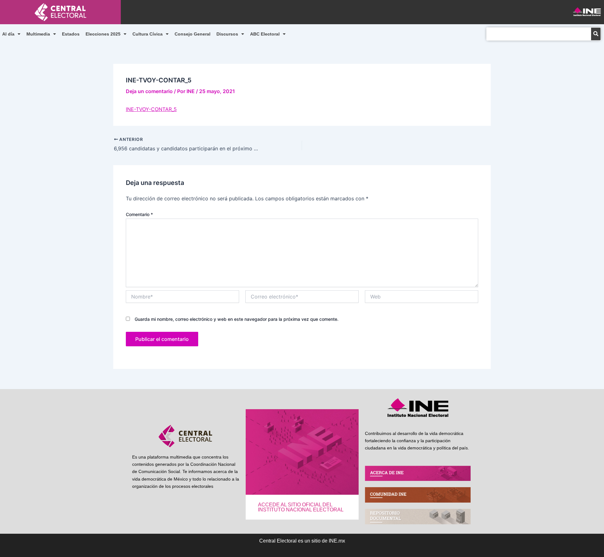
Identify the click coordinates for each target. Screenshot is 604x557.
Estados (71, 33)
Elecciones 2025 (103, 33)
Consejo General (192, 33)
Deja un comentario (149, 91)
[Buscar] (596, 34)
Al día (8, 33)
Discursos (227, 33)
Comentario (139, 214)
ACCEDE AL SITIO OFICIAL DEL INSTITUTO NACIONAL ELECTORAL (301, 507)
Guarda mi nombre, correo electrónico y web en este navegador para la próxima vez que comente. (236, 319)
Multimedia (38, 33)
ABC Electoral (265, 33)
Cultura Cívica (147, 33)
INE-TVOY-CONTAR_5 (151, 109)
